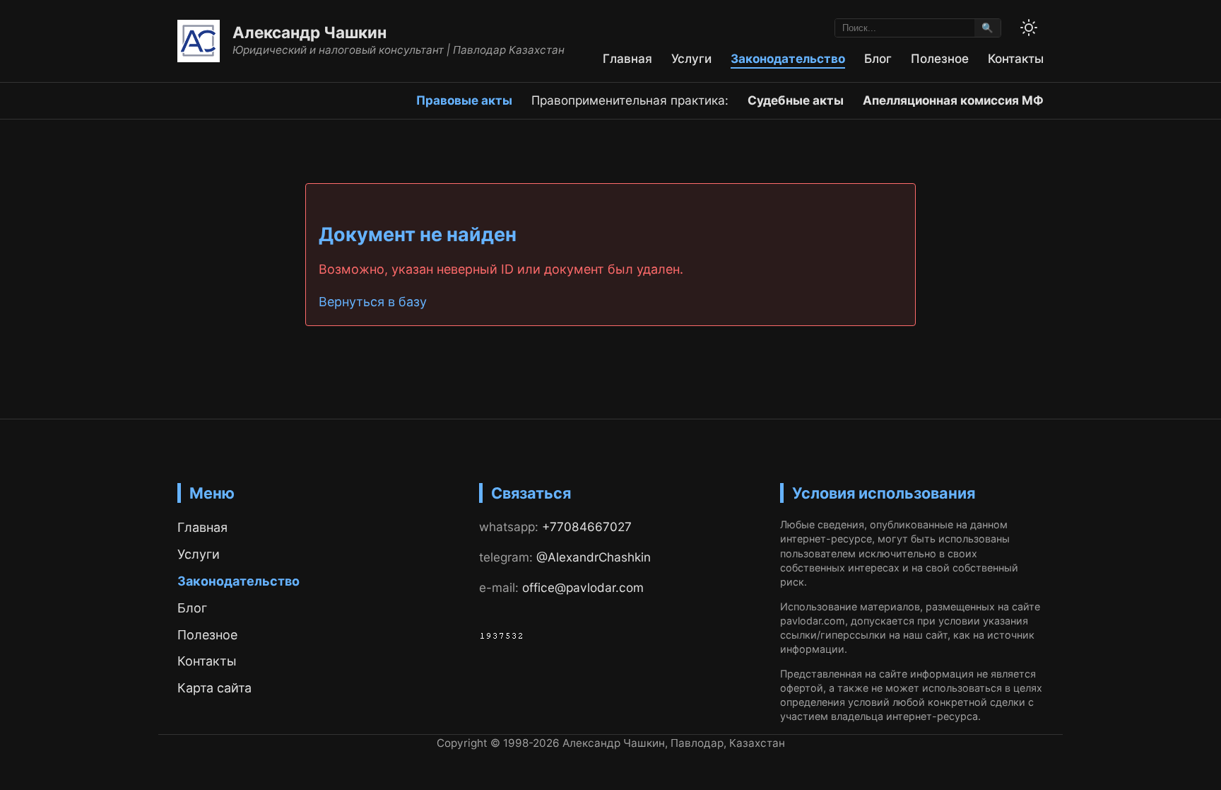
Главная (627, 58)
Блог (878, 58)
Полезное (940, 58)
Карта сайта (214, 687)
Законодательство (788, 58)
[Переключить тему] (1029, 27)
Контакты (1016, 58)
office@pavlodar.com (583, 587)
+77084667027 (587, 526)
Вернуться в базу (373, 301)
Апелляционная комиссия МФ (953, 100)
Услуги (691, 58)
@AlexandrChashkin (593, 557)
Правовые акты (464, 100)
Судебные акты (796, 100)
